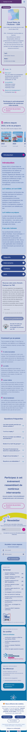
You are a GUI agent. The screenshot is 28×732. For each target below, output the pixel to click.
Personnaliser (13, 720)
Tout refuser (20, 717)
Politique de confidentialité (13, 728)
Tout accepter (7, 717)
